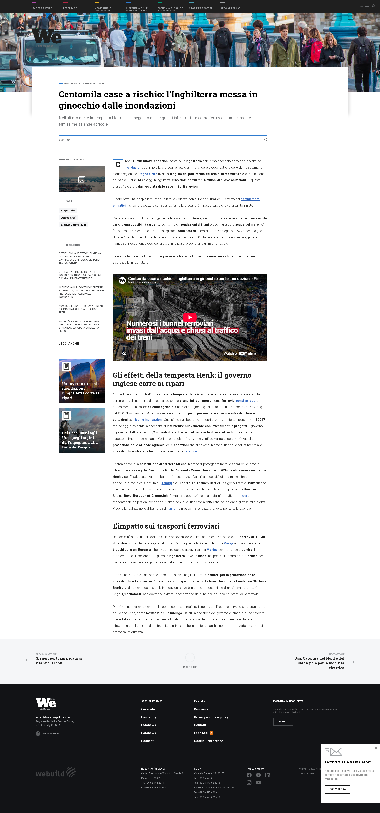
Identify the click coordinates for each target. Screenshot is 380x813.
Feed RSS (201, 733)
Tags (69, 201)
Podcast (147, 741)
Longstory (149, 717)
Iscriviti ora (337, 789)
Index (283, 83)
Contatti (200, 725)
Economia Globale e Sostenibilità (170, 9)
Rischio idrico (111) (73, 224)
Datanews (148, 733)
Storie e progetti (200, 8)
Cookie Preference (208, 741)
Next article (336, 654)
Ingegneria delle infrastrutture (137, 9)
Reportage (70, 8)
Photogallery (75, 159)
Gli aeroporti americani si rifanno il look (59, 659)
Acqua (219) (68, 210)
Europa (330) (68, 217)
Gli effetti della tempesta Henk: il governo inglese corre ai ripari (301, 92)
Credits (199, 701)
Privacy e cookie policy (211, 717)
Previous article (46, 654)
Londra (242, 496)
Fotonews (148, 725)
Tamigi (171, 508)
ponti (240, 401)
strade (250, 401)
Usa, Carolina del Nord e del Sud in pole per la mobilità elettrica (319, 661)
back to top (189, 667)
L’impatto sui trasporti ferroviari (300, 101)
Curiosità (148, 709)
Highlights (73, 245)
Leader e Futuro (42, 8)
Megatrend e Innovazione (103, 9)
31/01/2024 (64, 140)
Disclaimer (202, 709)
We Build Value (51, 733)
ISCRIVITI (283, 721)
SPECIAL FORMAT (230, 8)
